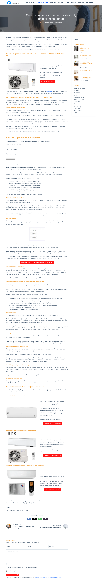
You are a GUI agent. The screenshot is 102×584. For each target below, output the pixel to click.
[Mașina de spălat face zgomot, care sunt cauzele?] (76, 48)
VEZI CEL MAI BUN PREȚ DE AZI (53, 423)
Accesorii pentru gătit (79, 88)
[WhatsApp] (40, 519)
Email (30, 546)
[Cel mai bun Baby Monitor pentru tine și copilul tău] (76, 72)
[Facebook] (29, 519)
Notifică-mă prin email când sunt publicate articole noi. (21, 571)
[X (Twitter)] (34, 519)
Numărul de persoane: (11, 149)
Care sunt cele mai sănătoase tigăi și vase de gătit (86, 64)
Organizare (81, 2)
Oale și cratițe (77, 106)
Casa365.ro (49, 91)
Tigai (67, 2)
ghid (27, 510)
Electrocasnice (41, 2)
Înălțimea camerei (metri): (12, 154)
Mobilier (76, 105)
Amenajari (76, 90)
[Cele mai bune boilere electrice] (76, 57)
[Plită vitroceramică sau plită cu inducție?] (76, 78)
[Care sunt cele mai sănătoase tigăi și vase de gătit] (76, 63)
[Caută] (95, 2)
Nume (9, 546)
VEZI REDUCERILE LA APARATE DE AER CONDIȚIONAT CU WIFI (37, 262)
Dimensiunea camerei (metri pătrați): (15, 144)
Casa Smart (61, 2)
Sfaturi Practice (30, 2)
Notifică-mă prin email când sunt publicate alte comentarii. (22, 567)
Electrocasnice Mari (79, 97)
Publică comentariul (13, 575)
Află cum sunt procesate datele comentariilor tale (48, 577)
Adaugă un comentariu (13, 551)
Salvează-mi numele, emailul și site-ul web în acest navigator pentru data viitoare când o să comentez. (30, 563)
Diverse (76, 94)
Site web (51, 546)
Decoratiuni (52, 2)
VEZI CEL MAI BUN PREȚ (47, 81)
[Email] (45, 519)
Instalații (73, 2)
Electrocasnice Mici (79, 99)
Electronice (89, 2)
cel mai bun (20, 510)
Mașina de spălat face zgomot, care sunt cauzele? (85, 48)
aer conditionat (11, 510)
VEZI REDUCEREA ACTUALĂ (52, 489)
